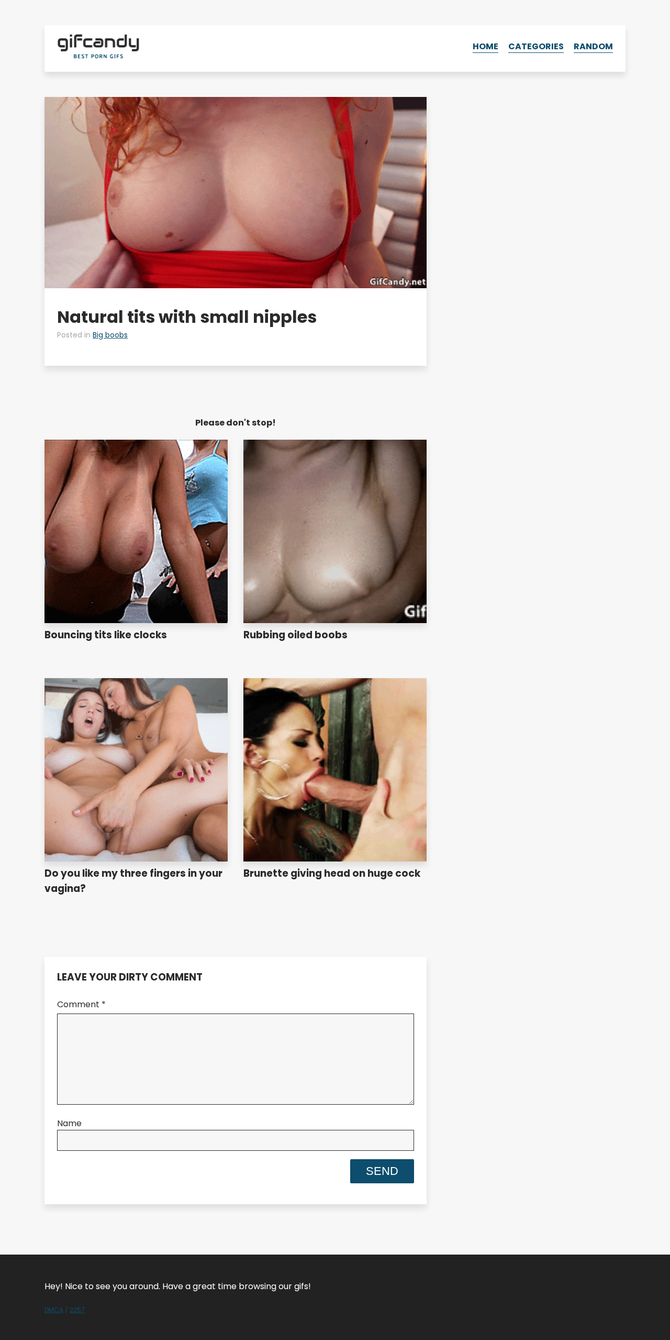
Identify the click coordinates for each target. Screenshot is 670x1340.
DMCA (53, 1309)
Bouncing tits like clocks (105, 635)
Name (69, 1123)
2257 (77, 1309)
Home (485, 46)
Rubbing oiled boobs (295, 635)
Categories (536, 46)
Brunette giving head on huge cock (331, 873)
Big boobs (110, 335)
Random (593, 46)
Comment (81, 1004)
